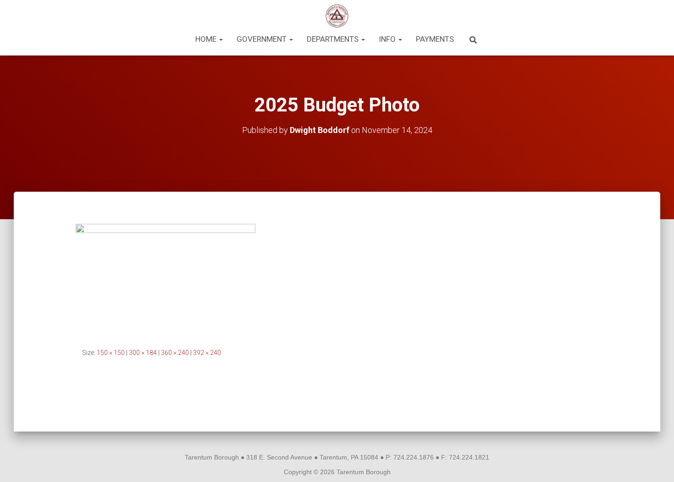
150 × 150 (111, 352)
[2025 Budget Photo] (165, 278)
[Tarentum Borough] (337, 16)
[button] (220, 39)
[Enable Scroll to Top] (656, 463)
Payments (435, 39)
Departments (333, 39)
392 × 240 (207, 352)
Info (388, 39)
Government (262, 39)
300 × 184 (143, 352)
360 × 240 (175, 352)
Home (206, 39)
